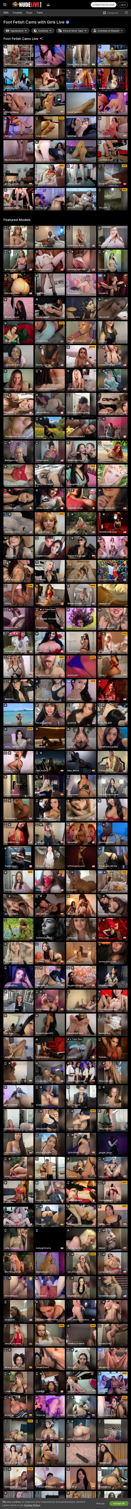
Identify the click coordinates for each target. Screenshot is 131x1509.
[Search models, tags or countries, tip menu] (126, 12)
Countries (43, 30)
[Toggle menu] (5, 4)
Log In (122, 4)
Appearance (17, 30)
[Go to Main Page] (27, 4)
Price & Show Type (73, 30)
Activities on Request (108, 30)
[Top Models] (48, 4)
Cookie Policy (32, 1505)
